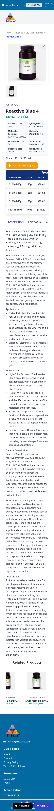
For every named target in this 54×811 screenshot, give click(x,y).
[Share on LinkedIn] (25, 158)
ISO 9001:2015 (11, 795)
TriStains (18, 32)
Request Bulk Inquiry (23, 165)
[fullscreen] (43, 46)
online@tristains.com (15, 5)
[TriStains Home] (10, 17)
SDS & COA (9, 778)
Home (8, 32)
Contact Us (9, 758)
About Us (8, 754)
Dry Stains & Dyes (34, 32)
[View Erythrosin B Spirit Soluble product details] (34, 688)
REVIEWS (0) (34, 222)
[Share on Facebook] (16, 158)
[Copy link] (29, 158)
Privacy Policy (10, 762)
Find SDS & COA (34, 5)
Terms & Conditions (14, 766)
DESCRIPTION (16, 222)
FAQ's (6, 782)
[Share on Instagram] (21, 158)
